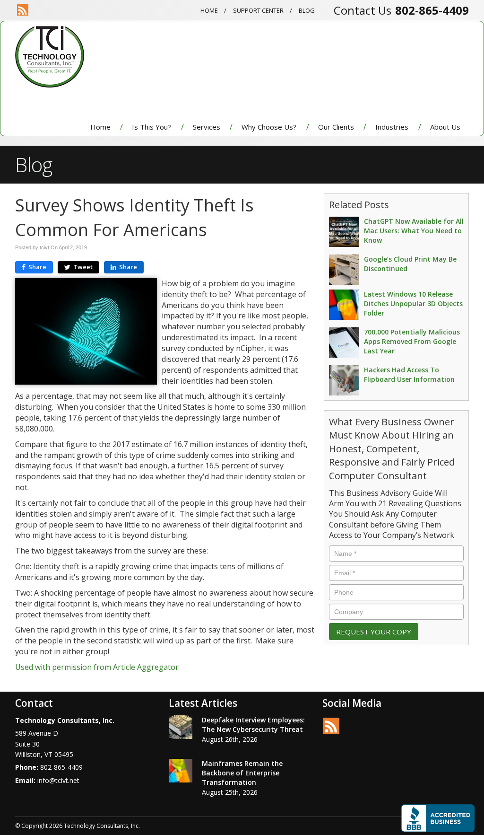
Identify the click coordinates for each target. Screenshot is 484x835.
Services (206, 127)
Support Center (258, 10)
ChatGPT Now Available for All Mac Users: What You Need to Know (414, 231)
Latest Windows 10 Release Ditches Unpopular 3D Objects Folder (413, 303)
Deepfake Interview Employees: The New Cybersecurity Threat (253, 724)
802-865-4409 (432, 10)
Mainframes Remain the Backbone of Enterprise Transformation (242, 773)
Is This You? (151, 127)
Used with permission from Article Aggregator (97, 667)
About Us (445, 127)
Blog (307, 10)
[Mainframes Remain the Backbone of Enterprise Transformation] (180, 770)
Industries (391, 127)
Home (209, 10)
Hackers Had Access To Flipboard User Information (409, 374)
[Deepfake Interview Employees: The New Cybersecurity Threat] (180, 727)
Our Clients (336, 127)
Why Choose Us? (269, 127)
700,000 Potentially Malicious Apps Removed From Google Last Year (412, 341)
